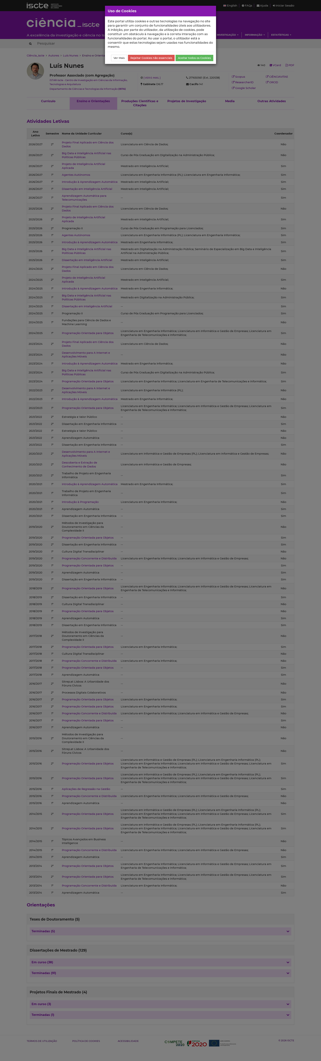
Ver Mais (119, 58)
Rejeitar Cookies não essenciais (151, 58)
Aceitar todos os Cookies (194, 58)
